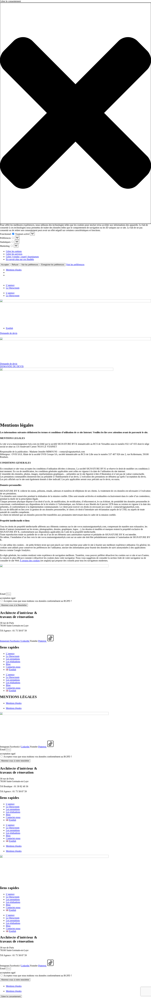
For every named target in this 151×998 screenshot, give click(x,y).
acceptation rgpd (7, 598)
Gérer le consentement (11, 996)
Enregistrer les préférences (52, 265)
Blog (8, 664)
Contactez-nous (13, 667)
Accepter (5, 265)
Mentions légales (14, 270)
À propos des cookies (30, 560)
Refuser (15, 265)
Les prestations (13, 659)
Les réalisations (13, 661)
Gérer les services (14, 254)
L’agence (10, 285)
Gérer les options (14, 251)
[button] (75, 113)
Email (3, 594)
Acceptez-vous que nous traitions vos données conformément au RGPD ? (37, 601)
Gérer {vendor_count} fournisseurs (22, 256)
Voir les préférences (29, 265)
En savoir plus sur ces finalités (20, 259)
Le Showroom (12, 288)
